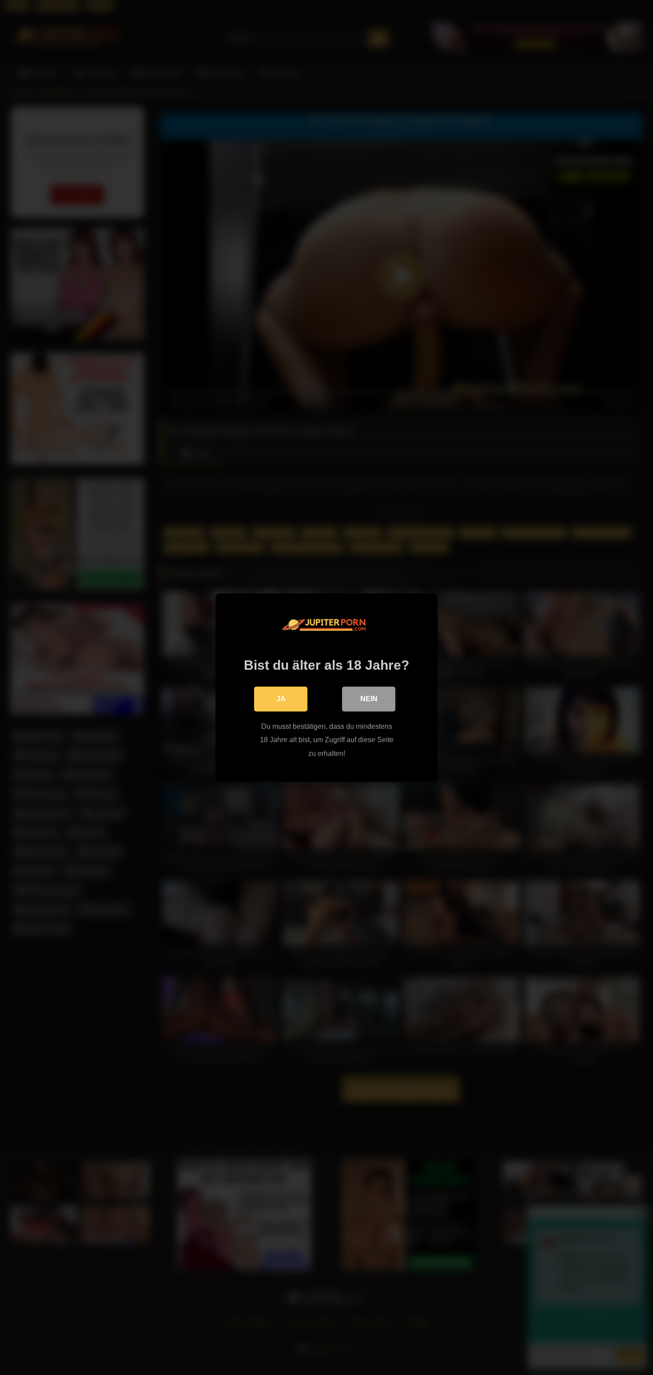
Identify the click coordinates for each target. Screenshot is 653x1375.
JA (281, 699)
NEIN (369, 699)
